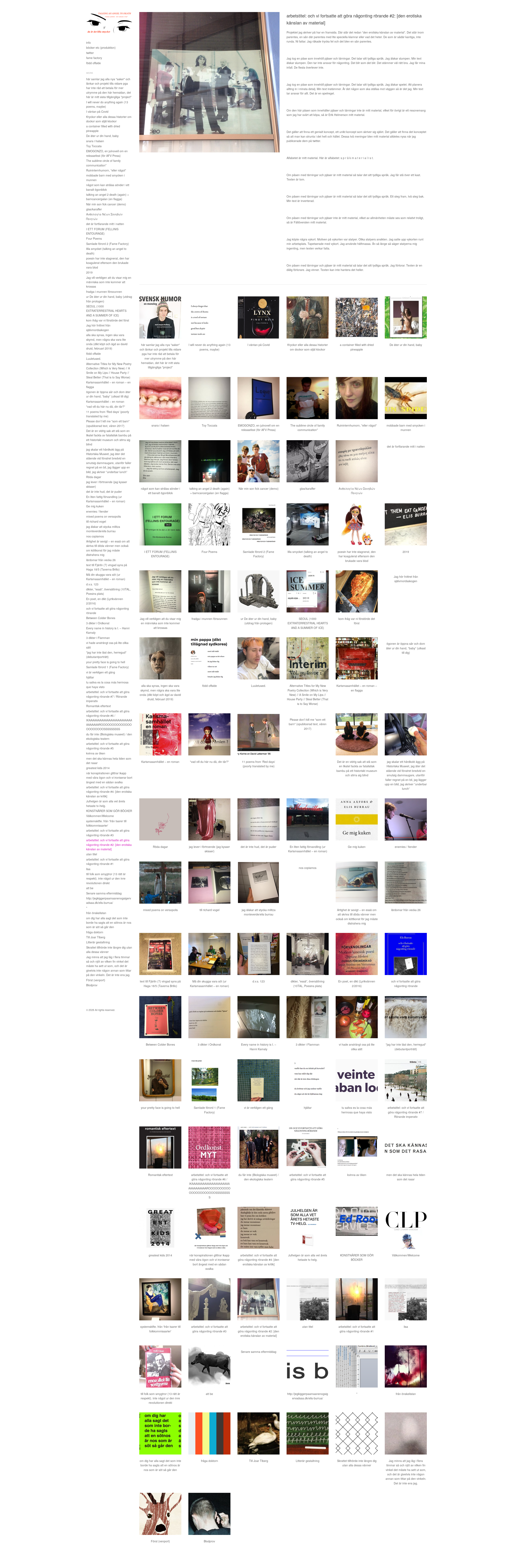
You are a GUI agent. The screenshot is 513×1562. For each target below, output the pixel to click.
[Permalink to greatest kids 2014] (160, 1228)
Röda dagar (93, 477)
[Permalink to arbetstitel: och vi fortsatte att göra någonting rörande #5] (308, 1147)
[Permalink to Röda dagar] (160, 819)
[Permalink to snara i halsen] (160, 398)
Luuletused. (93, 359)
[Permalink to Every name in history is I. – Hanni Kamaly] (258, 1017)
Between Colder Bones (100, 618)
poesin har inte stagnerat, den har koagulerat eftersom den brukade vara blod (107, 262)
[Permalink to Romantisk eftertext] (160, 1147)
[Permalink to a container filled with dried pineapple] (357, 317)
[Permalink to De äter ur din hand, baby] (406, 317)
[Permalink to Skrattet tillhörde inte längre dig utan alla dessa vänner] (357, 1433)
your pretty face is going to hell (105, 662)
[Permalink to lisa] (406, 1299)
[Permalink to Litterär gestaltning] (308, 1433)
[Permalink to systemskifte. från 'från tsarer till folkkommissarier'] (160, 1299)
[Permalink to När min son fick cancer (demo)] (258, 461)
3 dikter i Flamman (98, 638)
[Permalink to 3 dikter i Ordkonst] (209, 1017)
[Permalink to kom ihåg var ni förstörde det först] (357, 591)
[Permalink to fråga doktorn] (209, 1433)
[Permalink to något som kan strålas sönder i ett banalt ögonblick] (160, 461)
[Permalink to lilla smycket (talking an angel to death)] (308, 524)
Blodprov (91, 985)
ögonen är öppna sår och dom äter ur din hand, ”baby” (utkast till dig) (406, 648)
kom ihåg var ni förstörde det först (107, 320)
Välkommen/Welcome (100, 816)
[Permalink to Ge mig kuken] (357, 819)
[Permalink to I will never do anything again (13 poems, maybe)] (209, 317)
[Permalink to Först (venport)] (160, 1514)
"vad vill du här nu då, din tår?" (105, 406)
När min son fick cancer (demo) (106, 204)
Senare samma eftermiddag (104, 893)
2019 (89, 272)
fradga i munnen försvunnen (104, 292)
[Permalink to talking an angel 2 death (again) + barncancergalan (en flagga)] (209, 461)
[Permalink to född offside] (209, 658)
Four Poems (94, 238)
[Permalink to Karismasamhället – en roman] (160, 734)
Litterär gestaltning (98, 942)
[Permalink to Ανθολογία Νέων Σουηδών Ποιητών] (357, 461)
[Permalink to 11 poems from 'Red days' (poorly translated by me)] (258, 734)
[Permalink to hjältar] (308, 1080)
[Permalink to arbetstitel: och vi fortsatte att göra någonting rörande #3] (209, 1299)
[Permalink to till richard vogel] (209, 883)
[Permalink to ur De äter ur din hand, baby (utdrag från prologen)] (258, 591)
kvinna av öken (95, 753)
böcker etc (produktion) (101, 48)
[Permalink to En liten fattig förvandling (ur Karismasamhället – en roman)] (308, 819)
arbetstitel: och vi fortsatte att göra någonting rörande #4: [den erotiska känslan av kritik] (109, 791)
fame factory (94, 58)
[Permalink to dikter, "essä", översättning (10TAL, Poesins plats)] (308, 954)
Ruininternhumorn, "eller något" (106, 170)
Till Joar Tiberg (95, 937)
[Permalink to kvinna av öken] (357, 1147)
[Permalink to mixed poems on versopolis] (160, 883)
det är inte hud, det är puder (104, 492)
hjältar (90, 677)
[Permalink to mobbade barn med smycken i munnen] (406, 398)
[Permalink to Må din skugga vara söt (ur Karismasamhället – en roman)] (209, 954)
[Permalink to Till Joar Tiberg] (258, 1433)
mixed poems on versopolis (103, 516)
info (88, 43)
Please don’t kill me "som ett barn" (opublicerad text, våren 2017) (307, 724)
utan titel (91, 854)
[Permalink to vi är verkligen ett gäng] (258, 1080)
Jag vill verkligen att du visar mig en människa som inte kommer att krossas (108, 282)
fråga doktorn (94, 932)
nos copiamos (95, 536)
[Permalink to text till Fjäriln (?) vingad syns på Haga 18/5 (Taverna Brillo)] (160, 954)
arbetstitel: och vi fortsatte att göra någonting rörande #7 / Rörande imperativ (107, 696)
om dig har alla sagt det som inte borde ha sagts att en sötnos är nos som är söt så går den (108, 922)
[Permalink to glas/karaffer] (308, 461)
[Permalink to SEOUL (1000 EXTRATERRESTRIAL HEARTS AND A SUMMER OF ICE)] (308, 591)
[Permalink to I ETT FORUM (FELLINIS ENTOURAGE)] (160, 524)
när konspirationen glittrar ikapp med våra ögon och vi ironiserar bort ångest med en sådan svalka (109, 777)
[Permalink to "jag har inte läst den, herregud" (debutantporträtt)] (406, 1017)
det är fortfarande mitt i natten (105, 224)
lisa (88, 869)
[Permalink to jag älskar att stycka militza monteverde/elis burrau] (258, 883)
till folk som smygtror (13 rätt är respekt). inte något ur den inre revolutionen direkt (106, 878)
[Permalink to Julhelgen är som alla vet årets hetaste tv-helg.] (308, 1228)
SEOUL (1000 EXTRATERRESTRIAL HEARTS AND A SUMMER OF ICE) (106, 310)
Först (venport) (95, 980)
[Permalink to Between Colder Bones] (160, 1017)
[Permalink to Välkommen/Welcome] (406, 1228)
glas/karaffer (94, 209)
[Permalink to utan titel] (308, 1299)
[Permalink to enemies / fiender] (406, 819)
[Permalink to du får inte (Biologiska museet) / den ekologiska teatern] (258, 1147)
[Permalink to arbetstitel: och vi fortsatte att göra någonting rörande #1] (357, 1299)
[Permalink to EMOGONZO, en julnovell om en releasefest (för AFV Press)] (258, 398)
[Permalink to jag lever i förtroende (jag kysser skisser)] (209, 819)
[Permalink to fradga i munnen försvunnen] (209, 591)
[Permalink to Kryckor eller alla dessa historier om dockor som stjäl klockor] (308, 317)
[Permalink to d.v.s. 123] (258, 954)
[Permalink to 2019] (406, 524)
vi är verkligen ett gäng (100, 672)
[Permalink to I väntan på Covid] (258, 317)
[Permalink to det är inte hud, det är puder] (258, 819)
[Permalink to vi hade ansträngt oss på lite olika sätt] (357, 1017)
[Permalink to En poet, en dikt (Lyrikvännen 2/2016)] (357, 954)
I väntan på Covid (97, 111)
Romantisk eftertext (98, 706)
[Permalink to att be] (209, 1366)
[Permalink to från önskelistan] (406, 1366)
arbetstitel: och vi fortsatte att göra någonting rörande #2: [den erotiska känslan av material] (109, 844)
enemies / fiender (97, 511)
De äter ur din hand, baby (102, 136)
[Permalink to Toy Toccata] (209, 398)
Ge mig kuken (95, 506)
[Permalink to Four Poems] (209, 524)
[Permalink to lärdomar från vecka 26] (406, 883)
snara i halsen (95, 141)
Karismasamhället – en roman (105, 401)
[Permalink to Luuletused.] (258, 658)
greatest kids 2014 (98, 768)
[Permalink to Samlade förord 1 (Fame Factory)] (209, 1080)
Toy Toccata (94, 146)
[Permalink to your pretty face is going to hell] (160, 1080)
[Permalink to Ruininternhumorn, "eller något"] (357, 398)
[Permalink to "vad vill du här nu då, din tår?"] (209, 734)
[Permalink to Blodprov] (209, 1514)
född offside (93, 63)
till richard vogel (96, 521)
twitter (90, 53)
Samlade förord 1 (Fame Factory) (107, 667)
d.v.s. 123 (92, 584)
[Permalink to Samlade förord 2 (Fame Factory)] (258, 524)
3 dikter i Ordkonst (97, 623)
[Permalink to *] (357, 1366)
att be (89, 888)
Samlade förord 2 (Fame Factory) (107, 244)
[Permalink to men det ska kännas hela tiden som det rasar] (406, 1147)
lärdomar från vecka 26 (101, 560)
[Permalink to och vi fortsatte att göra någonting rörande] (406, 954)
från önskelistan (96, 913)
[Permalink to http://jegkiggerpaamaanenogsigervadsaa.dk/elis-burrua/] (308, 1366)
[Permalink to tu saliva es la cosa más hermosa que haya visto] (357, 1080)
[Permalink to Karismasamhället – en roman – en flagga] (357, 658)
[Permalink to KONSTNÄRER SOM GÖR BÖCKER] (357, 1228)
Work (89, 72)
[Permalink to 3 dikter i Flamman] (308, 1017)
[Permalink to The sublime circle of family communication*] (308, 398)
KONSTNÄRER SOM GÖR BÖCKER (109, 811)
